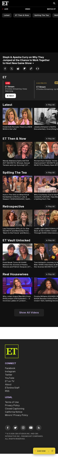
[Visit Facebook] (7, 428)
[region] (29, 36)
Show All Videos (29, 312)
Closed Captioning (14, 408)
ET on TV (9, 381)
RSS (7, 391)
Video (27, 9)
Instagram (10, 371)
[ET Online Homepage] (6, 3)
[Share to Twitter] (11, 69)
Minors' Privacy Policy (16, 415)
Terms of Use (12, 402)
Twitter (8, 374)
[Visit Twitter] (15, 428)
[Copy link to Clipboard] (31, 69)
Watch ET (51, 9)
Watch (11, 96)
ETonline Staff (12, 387)
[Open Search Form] (54, 3)
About (8, 384)
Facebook (10, 368)
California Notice (13, 412)
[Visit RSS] (38, 428)
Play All (51, 105)
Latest (7, 15)
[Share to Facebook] (5, 69)
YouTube (9, 378)
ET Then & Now (22, 15)
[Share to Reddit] (18, 69)
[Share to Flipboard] (24, 69)
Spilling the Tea (42, 15)
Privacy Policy (12, 405)
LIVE (6, 9)
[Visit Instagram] (23, 428)
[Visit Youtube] (31, 427)
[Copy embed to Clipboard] (37, 69)
